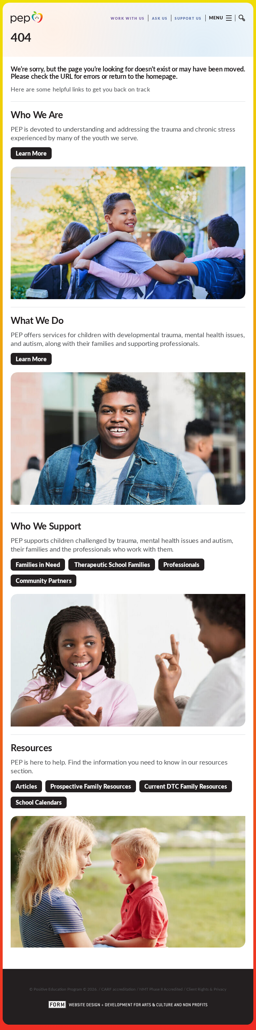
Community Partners (43, 580)
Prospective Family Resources (90, 786)
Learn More (31, 153)
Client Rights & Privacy (206, 989)
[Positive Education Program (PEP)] (27, 17)
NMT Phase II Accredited (161, 989)
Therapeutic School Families (111, 564)
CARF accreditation (118, 989)
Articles (26, 786)
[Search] (242, 18)
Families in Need (38, 564)
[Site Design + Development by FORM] (128, 1000)
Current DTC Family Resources (185, 786)
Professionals (181, 564)
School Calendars (39, 802)
